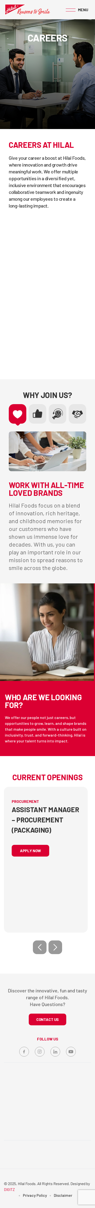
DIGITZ (9, 1189)
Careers (36, 1171)
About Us (19, 1161)
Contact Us (56, 1171)
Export (47, 1161)
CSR (34, 1161)
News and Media (70, 1161)
